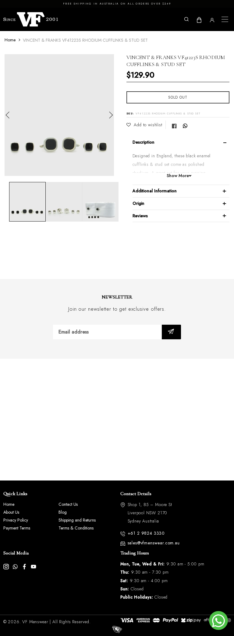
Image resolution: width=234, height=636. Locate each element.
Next (109, 115)
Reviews (140, 216)
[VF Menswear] (30, 19)
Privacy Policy (15, 520)
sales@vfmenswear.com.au (154, 543)
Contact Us (68, 504)
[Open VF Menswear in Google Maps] (117, 419)
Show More (178, 176)
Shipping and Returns (77, 520)
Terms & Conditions (76, 528)
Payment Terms (16, 528)
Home (10, 40)
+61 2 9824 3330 (146, 533)
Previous (9, 115)
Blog (62, 512)
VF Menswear (35, 622)
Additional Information (155, 191)
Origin (138, 203)
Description (143, 142)
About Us (11, 512)
